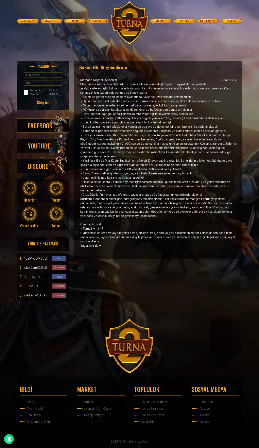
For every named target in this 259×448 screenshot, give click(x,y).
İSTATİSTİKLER (98, 21)
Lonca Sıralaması (153, 408)
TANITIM (231, 21)
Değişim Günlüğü (38, 422)
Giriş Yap (43, 102)
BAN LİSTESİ (207, 21)
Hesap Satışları (94, 415)
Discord (204, 415)
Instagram (205, 422)
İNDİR (74, 21)
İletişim (31, 402)
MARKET (161, 21)
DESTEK (184, 21)
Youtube (204, 408)
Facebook (206, 402)
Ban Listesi (34, 415)
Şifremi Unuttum (53, 92)
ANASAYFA (28, 21)
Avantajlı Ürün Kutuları (98, 408)
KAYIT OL (51, 21)
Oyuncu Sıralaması (154, 402)
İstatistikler (148, 422)
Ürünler (89, 402)
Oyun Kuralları (36, 408)
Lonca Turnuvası (152, 415)
